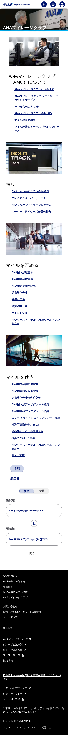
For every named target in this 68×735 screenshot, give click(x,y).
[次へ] (27, 469)
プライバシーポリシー (15, 687)
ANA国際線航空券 (22, 279)
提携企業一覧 (19, 306)
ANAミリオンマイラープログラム (32, 204)
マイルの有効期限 (25, 120)
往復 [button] (27, 491)
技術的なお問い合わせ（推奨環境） (22, 612)
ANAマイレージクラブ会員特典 (30, 191)
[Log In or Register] (62, 4)
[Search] (44, 4)
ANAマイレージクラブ (15, 597)
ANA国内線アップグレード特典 (30, 404)
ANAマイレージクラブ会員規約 (33, 113)
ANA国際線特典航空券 (25, 390)
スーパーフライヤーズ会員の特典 (31, 211)
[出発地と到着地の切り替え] (34, 523)
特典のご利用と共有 (23, 438)
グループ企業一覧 (13, 644)
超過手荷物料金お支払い (26, 424)
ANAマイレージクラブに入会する (34, 89)
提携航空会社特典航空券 (26, 397)
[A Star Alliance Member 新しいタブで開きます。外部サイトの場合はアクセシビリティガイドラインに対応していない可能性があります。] (28, 728)
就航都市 (8, 586)
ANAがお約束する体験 (15, 592)
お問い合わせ (10, 606)
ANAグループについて (15, 639)
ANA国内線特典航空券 (25, 384)
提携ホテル (18, 299)
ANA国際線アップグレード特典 (30, 411)
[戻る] (6, 469)
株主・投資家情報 (13, 650)
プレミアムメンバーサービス (29, 198)
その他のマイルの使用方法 (27, 431)
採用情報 (8, 660)
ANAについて (10, 576)
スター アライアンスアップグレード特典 (36, 417)
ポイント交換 (19, 312)
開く (32, 553)
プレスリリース (11, 655)
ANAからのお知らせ (26, 106)
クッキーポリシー (13, 693)
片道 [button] (41, 491)
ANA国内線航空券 (22, 272)
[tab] (17, 468)
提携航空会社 (19, 292)
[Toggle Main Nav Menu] (53, 4)
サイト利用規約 (11, 699)
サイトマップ (10, 617)
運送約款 (8, 628)
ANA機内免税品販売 (24, 285)
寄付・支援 (18, 455)
